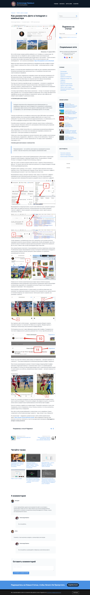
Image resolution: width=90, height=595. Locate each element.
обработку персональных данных (68, 38)
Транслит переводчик (65, 154)
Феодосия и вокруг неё (66, 78)
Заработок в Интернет (65, 76)
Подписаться (73, 585)
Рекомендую (63, 71)
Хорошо (75, 592)
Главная (56, 3)
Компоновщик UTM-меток (66, 156)
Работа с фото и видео (22, 12)
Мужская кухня (64, 73)
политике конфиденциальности (54, 592)
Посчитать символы (65, 153)
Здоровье (62, 75)
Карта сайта (69, 3)
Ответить (53, 515)
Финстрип (62, 82)
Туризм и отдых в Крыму (66, 85)
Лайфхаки (62, 80)
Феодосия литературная (66, 83)
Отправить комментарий (21, 572)
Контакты (62, 3)
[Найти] (76, 16)
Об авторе (75, 3)
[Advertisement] (68, 187)
